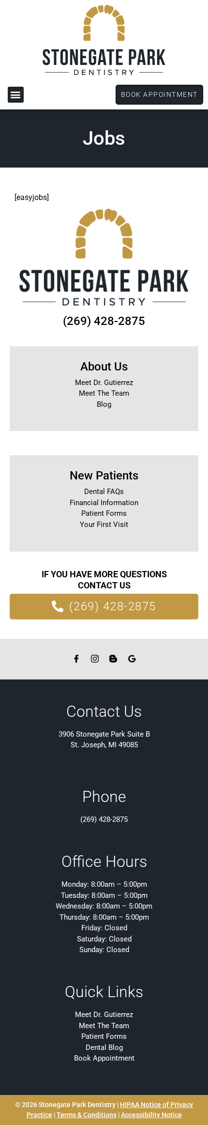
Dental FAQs (104, 491)
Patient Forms (104, 513)
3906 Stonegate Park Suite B (104, 734)
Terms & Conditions (87, 1115)
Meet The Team (104, 393)
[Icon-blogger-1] (113, 659)
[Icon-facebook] (76, 659)
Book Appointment (104, 1058)
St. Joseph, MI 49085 (104, 744)
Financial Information (104, 502)
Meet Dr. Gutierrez (104, 382)
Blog (104, 404)
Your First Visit (104, 524)
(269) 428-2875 (104, 321)
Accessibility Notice (151, 1115)
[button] (16, 95)
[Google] (131, 659)
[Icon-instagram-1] (95, 659)
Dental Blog (104, 1047)
